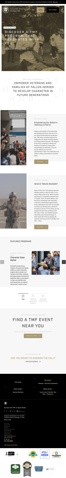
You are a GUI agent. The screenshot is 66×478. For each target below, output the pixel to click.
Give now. (55, 2)
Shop (33, 10)
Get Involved (6, 423)
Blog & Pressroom (7, 430)
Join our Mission (32, 362)
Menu (62, 10)
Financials (6, 427)
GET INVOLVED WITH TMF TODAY (15, 49)
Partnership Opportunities (9, 429)
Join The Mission (53, 10)
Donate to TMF (7, 425)
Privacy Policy (7, 433)
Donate (40, 10)
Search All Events (31, 335)
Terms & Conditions (8, 434)
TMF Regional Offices (10, 445)
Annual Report (7, 426)
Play (13, 137)
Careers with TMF (7, 432)
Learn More (40, 161)
